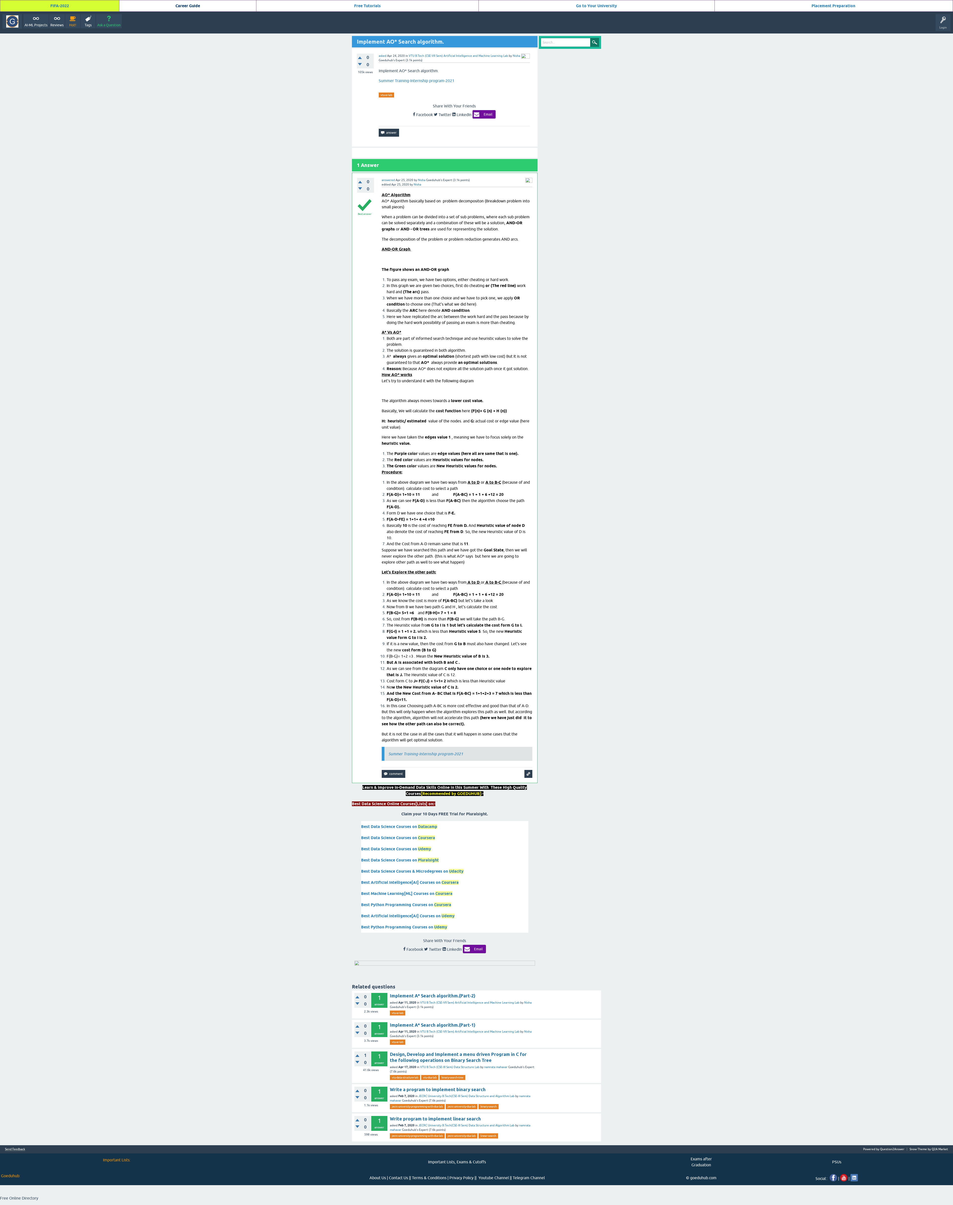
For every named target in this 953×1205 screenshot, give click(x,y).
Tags (88, 25)
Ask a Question (109, 25)
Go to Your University (596, 5)
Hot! (72, 25)
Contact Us (398, 1177)
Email (488, 114)
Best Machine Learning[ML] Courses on (406, 893)
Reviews (57, 25)
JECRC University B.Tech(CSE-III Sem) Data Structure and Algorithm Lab (466, 1096)
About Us (378, 1177)
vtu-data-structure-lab (405, 1077)
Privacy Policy (461, 1177)
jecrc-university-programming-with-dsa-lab (417, 1106)
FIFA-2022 (59, 5)
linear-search (488, 1135)
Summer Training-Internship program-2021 (416, 80)
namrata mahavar (496, 1067)
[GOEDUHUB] (12, 21)
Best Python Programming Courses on (406, 904)
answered (388, 180)
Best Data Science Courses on (399, 826)
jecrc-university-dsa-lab (462, 1106)
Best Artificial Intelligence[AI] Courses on (410, 882)
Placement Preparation (833, 5)
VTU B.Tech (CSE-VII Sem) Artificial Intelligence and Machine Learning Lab (458, 56)
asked (382, 56)
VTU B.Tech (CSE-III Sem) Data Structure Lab (449, 1067)
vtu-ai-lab (386, 95)
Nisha (528, 1002)
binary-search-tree (452, 1077)
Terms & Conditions (429, 1177)
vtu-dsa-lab (430, 1077)
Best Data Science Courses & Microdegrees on (412, 871)
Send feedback (15, 1149)
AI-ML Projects (36, 25)
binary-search (488, 1106)
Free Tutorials (367, 5)
